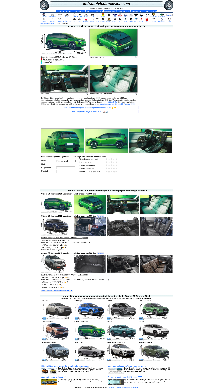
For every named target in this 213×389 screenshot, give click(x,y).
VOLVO (169, 21)
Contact (118, 387)
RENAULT (114, 21)
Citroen (51, 23)
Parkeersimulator (151, 11)
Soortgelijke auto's (123, 11)
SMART (131, 21)
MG (74, 21)
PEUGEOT (103, 21)
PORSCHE (108, 21)
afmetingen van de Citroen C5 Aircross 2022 (117, 104)
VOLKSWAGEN (161, 21)
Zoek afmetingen (137, 11)
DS (97, 16)
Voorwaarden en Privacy (130, 387)
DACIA (92, 16)
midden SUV (112, 102)
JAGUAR (131, 16)
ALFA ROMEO (43, 16)
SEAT (120, 21)
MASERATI (52, 21)
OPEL (97, 21)
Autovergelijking (109, 11)
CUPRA (86, 16)
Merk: (43, 161)
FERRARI (103, 16)
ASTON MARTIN (52, 16)
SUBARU (136, 21)
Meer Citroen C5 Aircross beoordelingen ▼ (56, 291)
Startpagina (60, 11)
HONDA (120, 16)
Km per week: (46, 168)
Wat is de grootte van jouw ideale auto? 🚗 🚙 (89, 112)
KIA (146, 16)
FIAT (109, 16)
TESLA (146, 21)
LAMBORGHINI (153, 16)
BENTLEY (67, 16)
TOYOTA (153, 21)
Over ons (111, 387)
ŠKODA (125, 21)
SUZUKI (141, 21)
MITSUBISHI (86, 21)
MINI (80, 21)
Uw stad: (44, 171)
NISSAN (92, 21)
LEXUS (43, 21)
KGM (141, 16)
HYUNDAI (125, 16)
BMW (74, 16)
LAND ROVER (161, 16)
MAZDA (59, 21)
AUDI (59, 16)
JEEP (136, 16)
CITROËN (79, 16)
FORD (114, 16)
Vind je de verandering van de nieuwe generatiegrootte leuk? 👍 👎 (89, 108)
